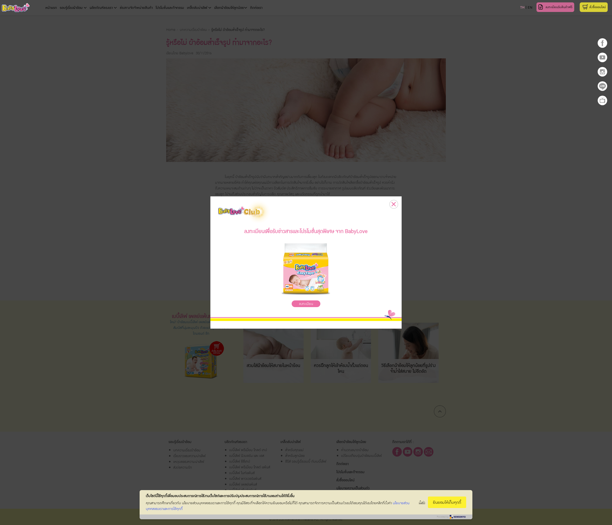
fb (602, 43)
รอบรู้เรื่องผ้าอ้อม (72, 8)
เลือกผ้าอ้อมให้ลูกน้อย (229, 8)
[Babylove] (30, 8)
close (393, 204)
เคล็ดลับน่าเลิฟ (197, 8)
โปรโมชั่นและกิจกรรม (170, 8)
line (602, 86)
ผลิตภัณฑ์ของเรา (102, 8)
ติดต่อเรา (256, 8)
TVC (602, 100)
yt (602, 57)
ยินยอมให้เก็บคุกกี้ (447, 502)
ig (602, 72)
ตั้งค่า (422, 502)
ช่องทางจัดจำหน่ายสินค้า (136, 8)
